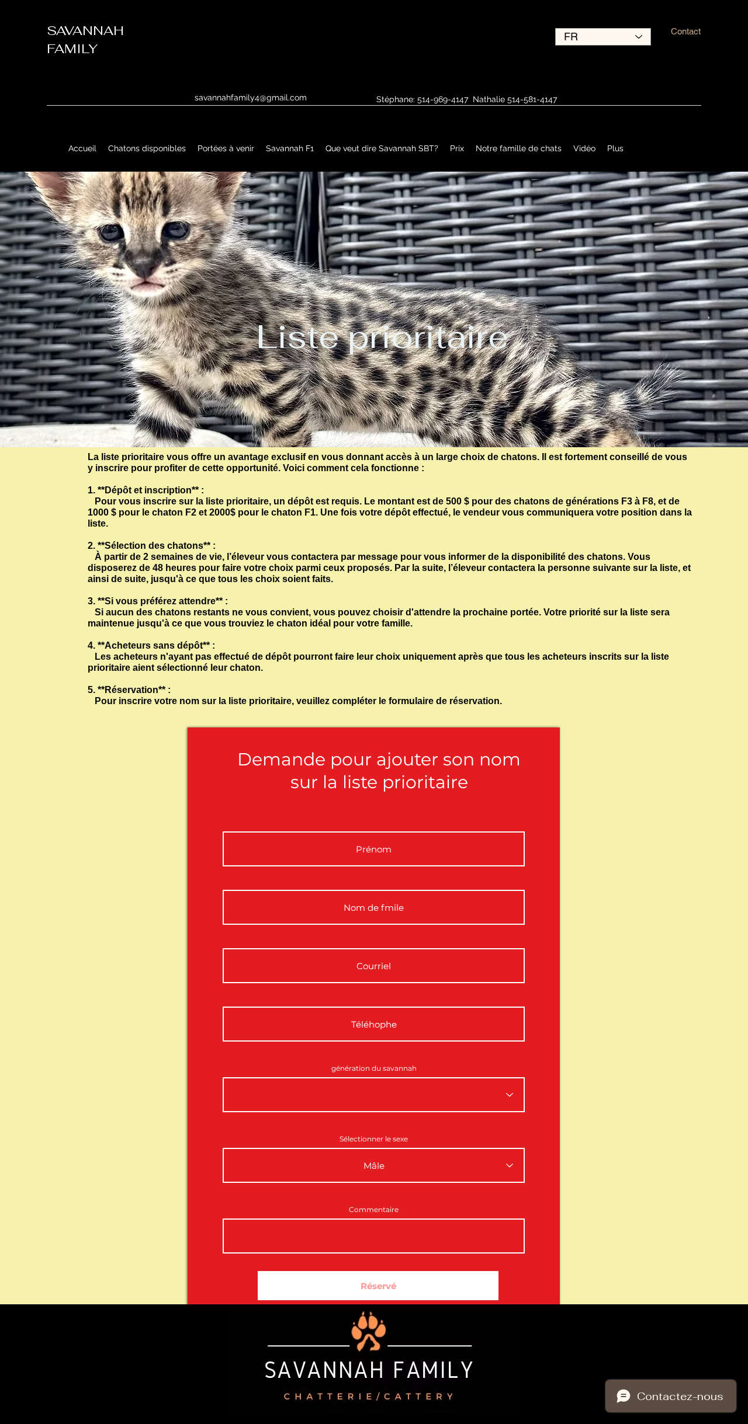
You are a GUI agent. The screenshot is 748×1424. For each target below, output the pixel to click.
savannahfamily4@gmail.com (251, 97)
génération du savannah (374, 1068)
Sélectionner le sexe (374, 1139)
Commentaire (374, 1209)
